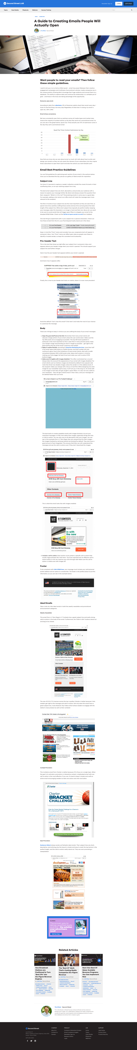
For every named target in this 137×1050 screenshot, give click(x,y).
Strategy (43, 993)
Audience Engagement (41, 987)
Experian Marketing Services (75, 347)
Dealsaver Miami (45, 845)
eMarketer (58, 105)
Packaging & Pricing (41, 992)
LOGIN (119, 3)
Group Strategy (43, 988)
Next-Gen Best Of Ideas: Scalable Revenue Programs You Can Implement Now (90, 972)
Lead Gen (51, 988)
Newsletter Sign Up (107, 3)
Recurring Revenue (40, 984)
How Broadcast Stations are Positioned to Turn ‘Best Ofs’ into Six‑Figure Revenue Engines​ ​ (43, 973)
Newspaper (86, 988)
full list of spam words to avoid (73, 214)
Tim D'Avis (43, 30)
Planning (49, 992)
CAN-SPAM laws (59, 569)
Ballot (46, 985)
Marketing (42, 16)
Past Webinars (39, 990)
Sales (37, 993)
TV (36, 988)
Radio (50, 987)
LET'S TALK (128, 3)
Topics (6, 10)
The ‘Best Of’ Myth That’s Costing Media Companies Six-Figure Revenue (68, 971)
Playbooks (25, 10)
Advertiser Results (64, 981)
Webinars (35, 10)
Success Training (46, 10)
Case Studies (15, 10)
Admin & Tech (39, 985)
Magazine (85, 985)
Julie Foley (39, 981)
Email (36, 16)
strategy (49, 984)
